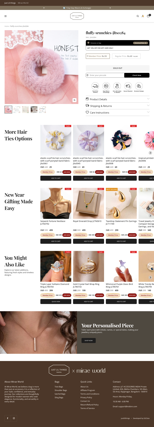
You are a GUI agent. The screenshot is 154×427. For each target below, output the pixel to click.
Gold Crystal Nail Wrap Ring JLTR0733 (86, 285)
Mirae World (23, 3)
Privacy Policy (86, 397)
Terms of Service (87, 408)
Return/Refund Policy (89, 404)
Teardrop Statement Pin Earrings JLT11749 (121, 222)
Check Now (136, 75)
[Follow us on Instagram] (14, 418)
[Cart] (148, 16)
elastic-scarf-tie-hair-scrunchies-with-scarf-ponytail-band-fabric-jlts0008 (121, 161)
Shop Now (89, 340)
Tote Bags (59, 386)
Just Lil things (10, 3)
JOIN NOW (67, 172)
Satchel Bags (60, 394)
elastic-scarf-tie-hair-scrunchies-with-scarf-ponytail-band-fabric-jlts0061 (55, 161)
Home (7, 26)
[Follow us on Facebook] (8, 418)
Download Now (139, 43)
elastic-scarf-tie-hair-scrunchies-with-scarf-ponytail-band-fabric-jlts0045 (88, 161)
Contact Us (85, 401)
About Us (84, 386)
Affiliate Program (87, 390)
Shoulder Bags (61, 390)
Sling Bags (59, 397)
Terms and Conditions (89, 394)
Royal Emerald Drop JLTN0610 (87, 221)
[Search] (138, 16)
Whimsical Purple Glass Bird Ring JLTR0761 (119, 285)
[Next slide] (150, 153)
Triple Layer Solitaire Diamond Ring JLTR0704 (54, 285)
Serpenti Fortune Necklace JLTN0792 (52, 222)
